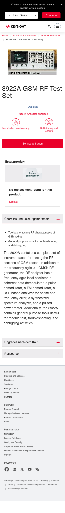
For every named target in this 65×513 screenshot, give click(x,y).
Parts (6, 432)
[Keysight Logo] (17, 26)
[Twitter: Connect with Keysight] (22, 481)
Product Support (12, 419)
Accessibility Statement (32, 500)
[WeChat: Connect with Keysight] (37, 481)
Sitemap (12, 496)
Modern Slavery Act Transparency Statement (25, 462)
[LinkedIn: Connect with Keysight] (14, 481)
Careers (8, 466)
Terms (23, 496)
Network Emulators (16, 39)
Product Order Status (14, 428)
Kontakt (13, 205)
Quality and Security (14, 453)
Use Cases (9, 389)
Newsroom (9, 444)
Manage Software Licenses (17, 423)
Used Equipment (12, 402)
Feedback (13, 500)
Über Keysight (12, 440)
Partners (8, 407)
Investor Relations (13, 449)
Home (5, 35)
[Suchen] (50, 27)
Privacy (47, 492)
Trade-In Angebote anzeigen (32, 117)
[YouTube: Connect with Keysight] (29, 481)
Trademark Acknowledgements (44, 496)
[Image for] (32, 177)
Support (9, 415)
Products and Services (25, 35)
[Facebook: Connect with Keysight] (6, 481)
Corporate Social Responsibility (19, 458)
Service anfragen (33, 147)
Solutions (8, 394)
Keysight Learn (11, 398)
